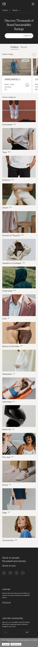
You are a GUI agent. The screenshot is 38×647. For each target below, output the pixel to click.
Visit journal (6, 602)
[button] (14, 47)
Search (26, 36)
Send (27, 632)
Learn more (4, 641)
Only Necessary (16, 644)
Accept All (5, 644)
